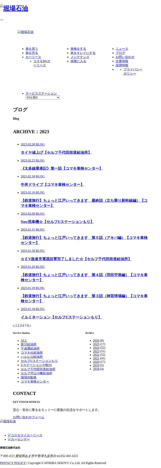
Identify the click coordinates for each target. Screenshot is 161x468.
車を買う (32, 48)
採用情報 (122, 65)
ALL (24, 340)
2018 (96, 369)
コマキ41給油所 (32, 352)
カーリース (33, 57)
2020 (96, 361)
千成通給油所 (30, 348)
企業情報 (122, 61)
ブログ (120, 53)
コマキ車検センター (35, 381)
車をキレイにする (83, 53)
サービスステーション (41, 93)
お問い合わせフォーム (28, 417)
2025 (96, 344)
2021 (96, 358)
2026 (96, 340)
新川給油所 (29, 344)
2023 (96, 351)
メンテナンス (79, 57)
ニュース (122, 48)
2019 (96, 365)
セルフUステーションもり (39, 361)
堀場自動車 (29, 377)
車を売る (32, 53)
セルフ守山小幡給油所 (36, 373)
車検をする (78, 48)
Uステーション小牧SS (36, 365)
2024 (96, 347)
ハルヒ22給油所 (32, 356)
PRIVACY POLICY (13, 463)
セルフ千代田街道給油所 (38, 369)
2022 (96, 354)
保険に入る (78, 61)
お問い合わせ (125, 57)
